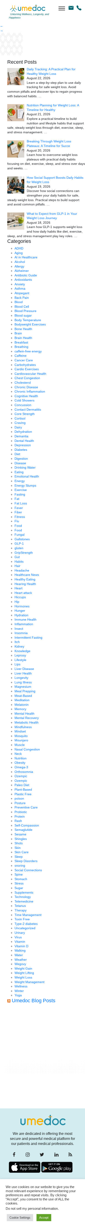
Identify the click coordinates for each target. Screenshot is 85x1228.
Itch (17, 642)
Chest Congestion (27, 378)
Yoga (18, 995)
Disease (20, 463)
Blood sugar (23, 315)
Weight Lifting (24, 973)
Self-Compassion (27, 825)
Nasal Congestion (27, 749)
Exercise (21, 490)
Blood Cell (22, 306)
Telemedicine (24, 901)
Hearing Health (25, 584)
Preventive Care (26, 807)
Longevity (21, 678)
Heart (18, 588)
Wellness (21, 986)
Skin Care (22, 852)
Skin (18, 848)
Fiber (18, 512)
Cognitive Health (26, 396)
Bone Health (23, 329)
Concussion (23, 405)
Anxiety (20, 284)
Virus (18, 937)
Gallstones (22, 539)
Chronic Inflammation (30, 391)
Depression (23, 445)
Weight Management (29, 982)
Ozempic (21, 776)
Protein (20, 816)
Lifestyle (20, 660)
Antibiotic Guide (26, 275)
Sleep (19, 856)
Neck (18, 754)
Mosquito (21, 736)
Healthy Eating (25, 579)
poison (19, 798)
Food (18, 525)
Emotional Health (27, 476)
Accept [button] (44, 1217)
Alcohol (20, 262)
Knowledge (22, 651)
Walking (20, 950)
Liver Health (23, 673)
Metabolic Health (27, 722)
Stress (19, 883)
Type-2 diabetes (26, 924)
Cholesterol (23, 382)
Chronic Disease (26, 387)
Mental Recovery (27, 718)
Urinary (20, 932)
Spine (19, 874)
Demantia (21, 436)
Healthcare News (27, 575)
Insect (19, 628)
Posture (20, 803)
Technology (23, 897)
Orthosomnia (24, 772)
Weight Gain (23, 968)
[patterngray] (11, 44)
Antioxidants (23, 279)
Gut (17, 557)
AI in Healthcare (26, 257)
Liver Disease (24, 669)
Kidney (19, 646)
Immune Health (25, 619)
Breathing (21, 347)
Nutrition (21, 758)
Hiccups (20, 597)
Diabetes (21, 449)
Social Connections (28, 870)
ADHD (19, 248)
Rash (18, 821)
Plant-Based (23, 789)
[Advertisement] (42, 1057)
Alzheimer (22, 271)
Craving (20, 423)
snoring (20, 865)
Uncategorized (25, 928)
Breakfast (21, 342)
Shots (19, 843)
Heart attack (23, 593)
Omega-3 (21, 767)
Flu (17, 521)
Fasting (20, 494)
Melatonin (22, 704)
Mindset (20, 731)
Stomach (21, 879)
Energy (20, 481)
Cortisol (20, 418)
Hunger (20, 610)
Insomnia (21, 633)
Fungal (19, 534)
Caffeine (21, 355)
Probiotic (21, 812)
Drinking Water (25, 467)
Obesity (20, 762)
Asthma (20, 288)
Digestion (21, 458)
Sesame (20, 834)
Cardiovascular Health (30, 373)
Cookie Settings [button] (20, 1217)
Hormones (22, 606)
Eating (19, 472)
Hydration (21, 615)
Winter (19, 991)
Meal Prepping (25, 691)
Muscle (20, 745)
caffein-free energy (28, 351)
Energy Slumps (25, 485)
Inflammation (24, 624)
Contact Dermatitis (28, 409)
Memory (20, 709)
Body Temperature (28, 320)
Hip (17, 602)
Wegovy (20, 964)
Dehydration (23, 431)
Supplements (24, 892)
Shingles (21, 839)
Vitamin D (21, 946)
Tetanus (20, 906)
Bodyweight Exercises (30, 324)
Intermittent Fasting (28, 637)
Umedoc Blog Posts (33, 1000)
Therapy (21, 910)
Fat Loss (21, 503)
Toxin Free (22, 919)
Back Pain (22, 297)
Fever (19, 508)
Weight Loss (23, 977)
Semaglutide (23, 830)
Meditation (22, 700)
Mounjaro (21, 740)
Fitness (20, 517)
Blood (19, 302)
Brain (18, 333)
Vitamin (20, 941)
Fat (17, 499)
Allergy (19, 266)
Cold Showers (24, 400)
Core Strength (25, 414)
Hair (17, 566)
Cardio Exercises (27, 369)
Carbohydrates (25, 365)
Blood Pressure (25, 311)
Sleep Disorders (26, 861)
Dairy (18, 427)
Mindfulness (23, 727)
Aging (19, 253)
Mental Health (24, 713)
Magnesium (23, 686)
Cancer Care (24, 360)
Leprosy (20, 655)
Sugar (19, 888)
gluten (19, 548)
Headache (22, 570)
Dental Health (24, 441)
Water (19, 955)
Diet (17, 454)
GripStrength (24, 552)
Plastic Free (23, 794)
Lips (17, 664)
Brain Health (23, 338)
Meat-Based (23, 696)
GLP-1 (19, 543)
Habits (19, 561)
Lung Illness (23, 682)
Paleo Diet (22, 785)
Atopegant (22, 293)
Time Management (28, 915)
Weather (21, 959)
